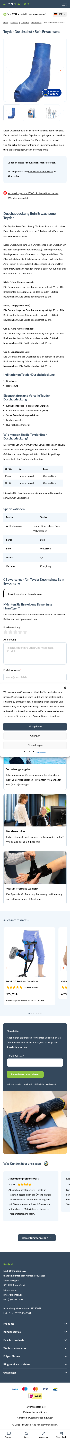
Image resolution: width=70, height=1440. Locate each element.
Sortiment (14, 23)
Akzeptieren (35, 726)
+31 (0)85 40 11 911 (13, 1299)
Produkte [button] (8, 1323)
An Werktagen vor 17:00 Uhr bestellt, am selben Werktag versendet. (33, 195)
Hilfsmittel (25, 23)
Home (5, 23)
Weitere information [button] (15, 1347)
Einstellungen (35, 745)
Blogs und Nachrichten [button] (16, 1364)
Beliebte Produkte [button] (13, 1339)
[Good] (20, 632)
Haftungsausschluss (35, 1406)
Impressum (41, 752)
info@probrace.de (12, 1294)
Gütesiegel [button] (9, 1372)
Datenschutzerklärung (35, 1412)
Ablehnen (35, 735)
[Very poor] (5, 632)
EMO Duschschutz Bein (40, 171)
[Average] (15, 632)
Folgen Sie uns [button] (11, 1356)
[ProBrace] (17, 4)
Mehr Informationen (37, 149)
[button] (65, 687)
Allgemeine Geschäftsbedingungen (35, 1417)
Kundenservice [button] (12, 1331)
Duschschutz (36, 23)
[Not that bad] (10, 632)
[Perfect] (25, 632)
